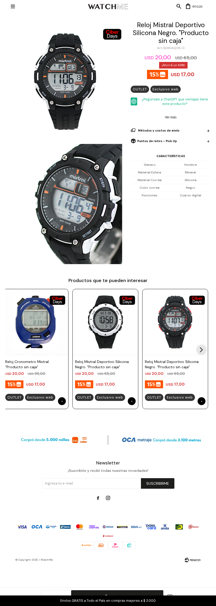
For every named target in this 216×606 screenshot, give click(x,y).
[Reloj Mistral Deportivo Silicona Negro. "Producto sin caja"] (105, 322)
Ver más (170, 117)
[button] (201, 349)
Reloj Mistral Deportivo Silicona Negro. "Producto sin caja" (102, 364)
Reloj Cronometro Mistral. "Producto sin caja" (27, 364)
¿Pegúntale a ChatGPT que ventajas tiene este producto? (175, 101)
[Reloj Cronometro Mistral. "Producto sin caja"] (35, 322)
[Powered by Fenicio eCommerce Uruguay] (192, 560)
